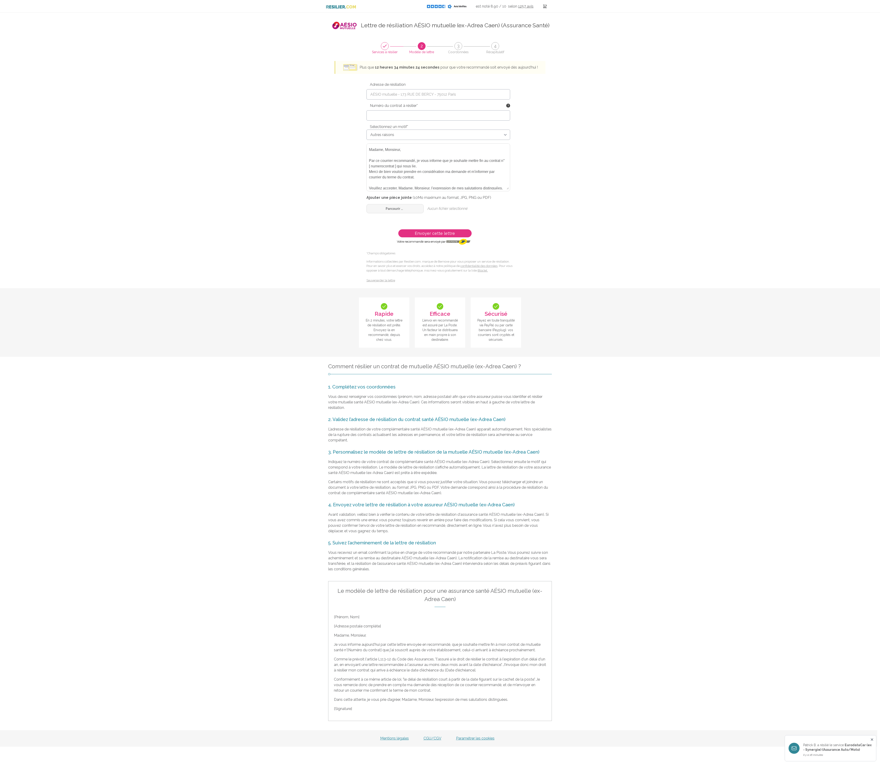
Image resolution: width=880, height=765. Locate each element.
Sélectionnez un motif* (389, 127)
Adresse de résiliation (388, 84)
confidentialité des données (479, 266)
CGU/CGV (432, 738)
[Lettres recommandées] (545, 6)
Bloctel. (483, 270)
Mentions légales (394, 738)
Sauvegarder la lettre (380, 280)
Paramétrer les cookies (475, 738)
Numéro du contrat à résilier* (394, 105)
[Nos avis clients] (448, 6)
